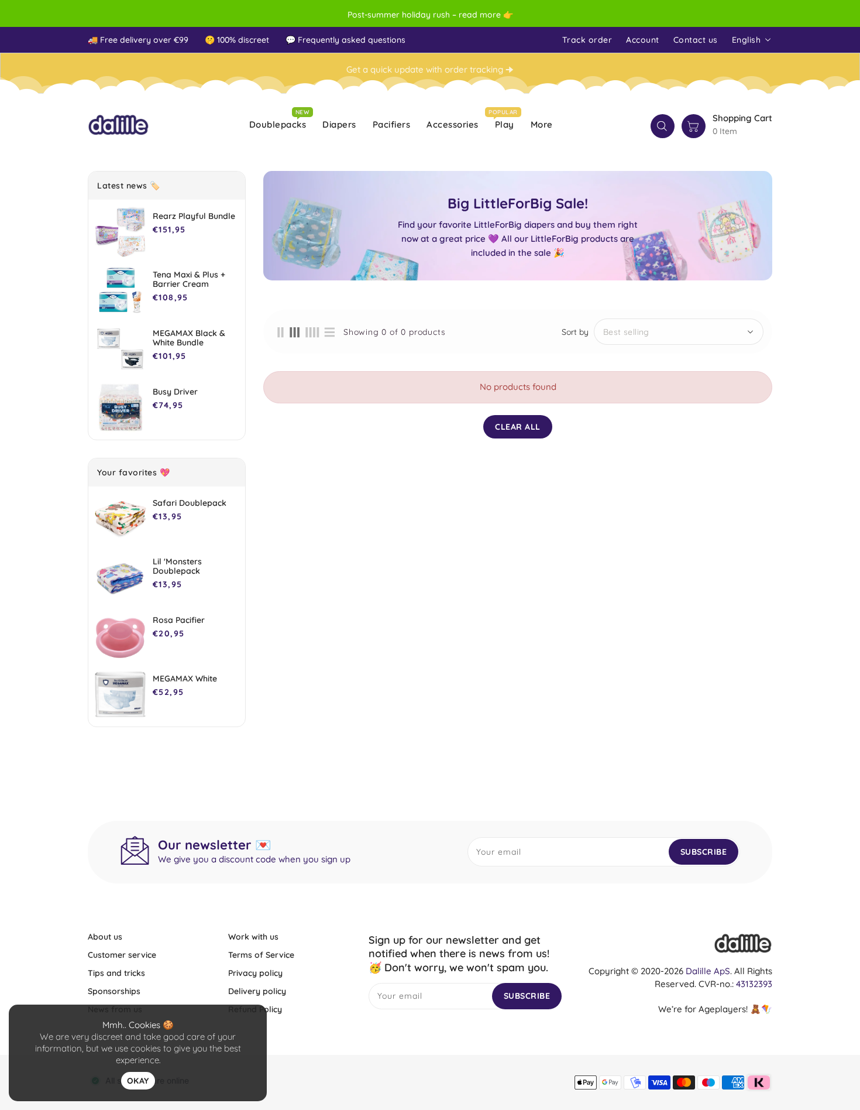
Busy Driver (175, 391)
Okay (138, 1080)
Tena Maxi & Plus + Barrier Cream (189, 279)
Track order (587, 40)
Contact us (695, 40)
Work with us (253, 936)
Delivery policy (257, 991)
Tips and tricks (116, 973)
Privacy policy (255, 973)
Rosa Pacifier (179, 620)
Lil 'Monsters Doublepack (177, 566)
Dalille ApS (708, 971)
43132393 (754, 983)
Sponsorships (114, 991)
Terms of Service (261, 955)
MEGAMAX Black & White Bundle (189, 337)
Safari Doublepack (189, 503)
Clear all (518, 427)
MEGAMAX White (185, 678)
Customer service (122, 955)
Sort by (575, 332)
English (746, 40)
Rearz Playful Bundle (194, 216)
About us (105, 936)
